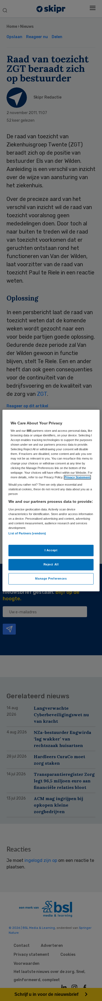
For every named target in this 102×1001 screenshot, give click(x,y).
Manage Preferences (51, 578)
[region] (50, 501)
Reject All (51, 564)
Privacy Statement (77, 477)
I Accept (51, 550)
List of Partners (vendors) (27, 533)
